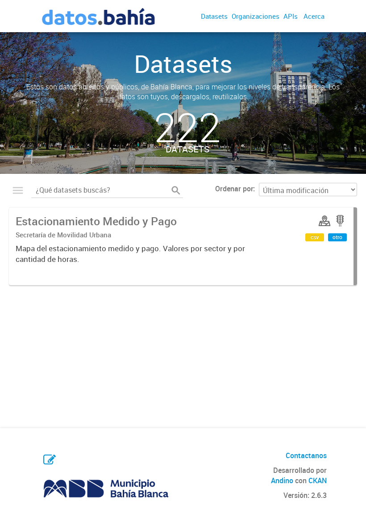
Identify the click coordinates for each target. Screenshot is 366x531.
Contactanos (306, 455)
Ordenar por (234, 188)
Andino (282, 480)
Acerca (314, 16)
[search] (176, 190)
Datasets (214, 16)
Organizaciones (255, 16)
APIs (290, 16)
